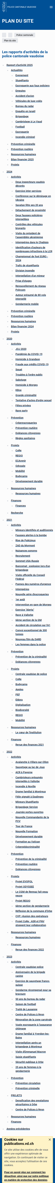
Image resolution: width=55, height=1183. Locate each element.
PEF (17, 694)
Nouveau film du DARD (28, 639)
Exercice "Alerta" (24, 609)
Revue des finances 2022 (29, 949)
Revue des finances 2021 (29, 744)
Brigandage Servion (26, 806)
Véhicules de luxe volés (28, 101)
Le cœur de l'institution (28, 732)
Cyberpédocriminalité (27, 846)
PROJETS (16, 1095)
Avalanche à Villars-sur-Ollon (31, 762)
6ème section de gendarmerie (32, 905)
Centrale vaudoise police (29, 966)
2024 (9, 171)
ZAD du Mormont (25, 545)
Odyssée (20, 465)
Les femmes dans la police (30, 644)
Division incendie (25, 270)
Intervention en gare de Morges (33, 604)
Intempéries (22, 589)
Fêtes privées (23, 405)
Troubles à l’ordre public (28, 374)
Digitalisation (22, 704)
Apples (19, 689)
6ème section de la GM (28, 620)
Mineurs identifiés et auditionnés (34, 530)
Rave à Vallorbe (24, 614)
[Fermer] (50, 1140)
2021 (9, 519)
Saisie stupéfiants (25, 1056)
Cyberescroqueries (26, 422)
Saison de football (25, 1004)
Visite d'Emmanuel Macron (30, 1051)
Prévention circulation (27, 1083)
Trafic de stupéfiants (27, 265)
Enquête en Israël (25, 111)
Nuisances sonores (26, 550)
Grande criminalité (25, 395)
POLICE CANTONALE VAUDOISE (21, 7)
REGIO (19, 455)
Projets (15, 164)
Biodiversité (22, 709)
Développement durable (29, 481)
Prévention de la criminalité (31, 656)
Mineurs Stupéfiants (27, 801)
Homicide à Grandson (27, 359)
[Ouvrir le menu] (51, 7)
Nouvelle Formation (26, 831)
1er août (20, 599)
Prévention (17, 417)
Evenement (21, 75)
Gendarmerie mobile (27, 304)
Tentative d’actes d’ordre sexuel (33, 400)
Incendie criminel (25, 136)
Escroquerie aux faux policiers (32, 85)
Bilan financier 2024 (22, 326)
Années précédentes (18, 1128)
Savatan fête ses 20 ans (29, 205)
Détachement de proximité (30, 210)
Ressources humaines (23, 154)
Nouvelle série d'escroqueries (32, 594)
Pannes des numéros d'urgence (33, 584)
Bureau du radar (24, 106)
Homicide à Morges (26, 384)
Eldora (19, 699)
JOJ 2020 (20, 348)
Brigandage (22, 116)
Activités (16, 176)
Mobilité (20, 471)
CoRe (18, 450)
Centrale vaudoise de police (31, 674)
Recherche (17, 512)
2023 (9, 956)
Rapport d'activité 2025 (20, 65)
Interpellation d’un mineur (30, 275)
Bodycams (21, 476)
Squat (18, 369)
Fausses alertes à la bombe (31, 535)
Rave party (21, 410)
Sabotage (20, 379)
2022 (9, 751)
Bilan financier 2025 (22, 159)
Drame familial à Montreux (30, 791)
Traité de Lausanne (26, 1009)
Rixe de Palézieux (25, 540)
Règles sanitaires (25, 438)
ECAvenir (20, 460)
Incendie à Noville (25, 786)
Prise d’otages (23, 280)
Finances (16, 500)
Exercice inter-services (28, 190)
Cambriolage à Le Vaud (28, 121)
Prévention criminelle (23, 144)
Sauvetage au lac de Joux (30, 767)
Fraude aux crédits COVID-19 (31, 364)
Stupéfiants (22, 80)
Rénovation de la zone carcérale (33, 1019)
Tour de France (23, 826)
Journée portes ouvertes (29, 812)
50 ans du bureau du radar (30, 999)
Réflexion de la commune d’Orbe (33, 911)
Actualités (17, 70)
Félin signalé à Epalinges (29, 796)
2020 (9, 338)
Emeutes (20, 90)
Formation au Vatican (27, 841)
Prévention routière (22, 149)
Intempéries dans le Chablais (31, 242)
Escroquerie (22, 131)
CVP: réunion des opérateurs (31, 916)
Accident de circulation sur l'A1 (32, 625)
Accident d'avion (24, 95)
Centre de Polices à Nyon (29, 1014)
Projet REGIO (22, 900)
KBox (18, 390)
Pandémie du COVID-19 (28, 354)
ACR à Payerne (23, 772)
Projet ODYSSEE (24, 886)
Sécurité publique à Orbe (29, 1062)
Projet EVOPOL (24, 881)
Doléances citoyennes (27, 433)
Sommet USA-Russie (27, 560)
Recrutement (22, 555)
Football (20, 126)
